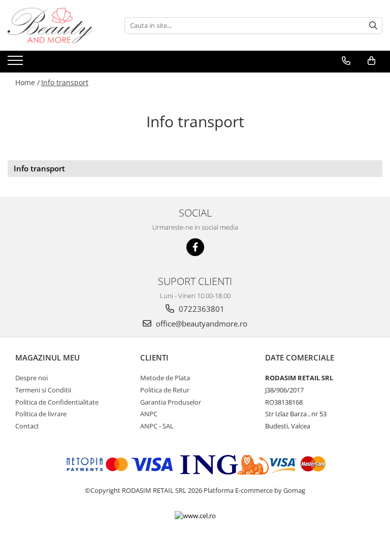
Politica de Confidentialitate (57, 402)
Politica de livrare (41, 413)
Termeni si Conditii (43, 389)
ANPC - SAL (157, 425)
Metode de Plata (165, 377)
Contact (27, 425)
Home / (27, 82)
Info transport (64, 82)
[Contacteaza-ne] (346, 61)
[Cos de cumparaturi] (371, 61)
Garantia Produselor (170, 402)
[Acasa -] (58, 25)
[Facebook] (195, 247)
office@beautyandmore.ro (200, 323)
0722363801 (200, 309)
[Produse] (16, 63)
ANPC (148, 413)
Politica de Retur (164, 389)
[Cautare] (373, 25)
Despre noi (31, 377)
